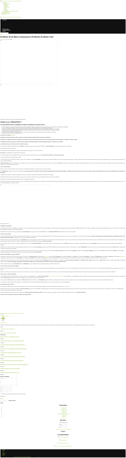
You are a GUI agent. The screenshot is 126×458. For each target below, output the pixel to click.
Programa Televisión (20, 313)
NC (38, 456)
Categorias (4, 2)
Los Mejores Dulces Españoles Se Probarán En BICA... (12, 344)
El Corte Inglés (10, 313)
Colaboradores (7, 3)
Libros (64, 410)
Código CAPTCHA (12, 400)
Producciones (64, 412)
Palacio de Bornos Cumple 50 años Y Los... (10, 372)
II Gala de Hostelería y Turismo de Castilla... (10, 368)
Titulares (64, 416)
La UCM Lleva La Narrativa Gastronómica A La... (11, 352)
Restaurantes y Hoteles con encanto (11, 28)
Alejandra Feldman (3, 39)
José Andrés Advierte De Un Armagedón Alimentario (12, 340)
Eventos (5, 4)
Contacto (4, 14)
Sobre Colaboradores (6, 13)
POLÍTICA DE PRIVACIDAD (27, 456)
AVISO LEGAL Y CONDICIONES (18, 456)
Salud (64, 415)
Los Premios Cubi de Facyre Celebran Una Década (11, 360)
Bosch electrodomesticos (4, 313)
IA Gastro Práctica (64, 409)
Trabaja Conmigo (5, 12)
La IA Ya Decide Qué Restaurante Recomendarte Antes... (13, 356)
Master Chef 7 (15, 313)
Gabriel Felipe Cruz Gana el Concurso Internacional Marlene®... (14, 364)
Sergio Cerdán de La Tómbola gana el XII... (10, 336)
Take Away (65, 414)
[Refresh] (2, 398)
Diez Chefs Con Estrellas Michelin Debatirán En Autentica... (13, 348)
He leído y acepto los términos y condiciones (63, 429)
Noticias (5, 5)
